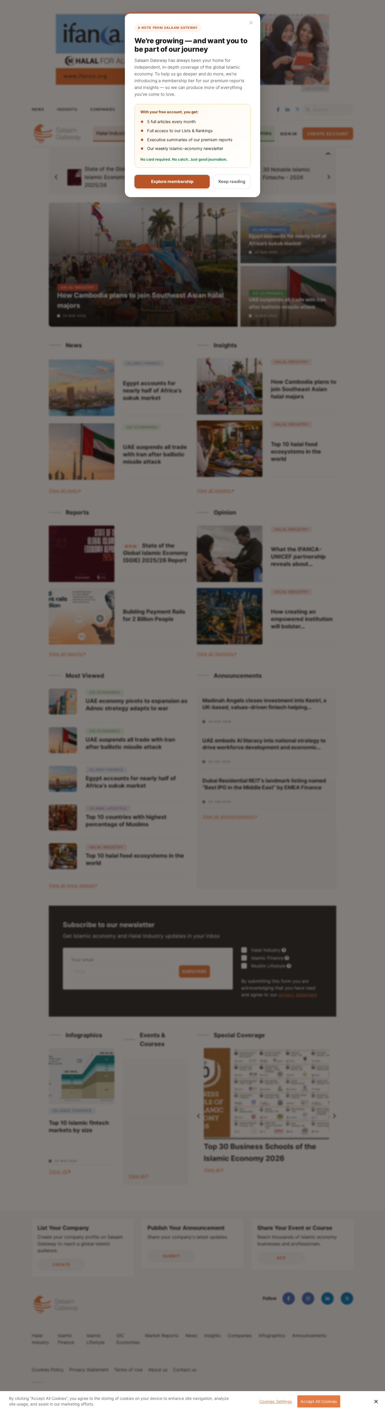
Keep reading (231, 181)
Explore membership (172, 181)
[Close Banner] (376, 1401)
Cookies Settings (275, 1401)
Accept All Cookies (318, 1401)
